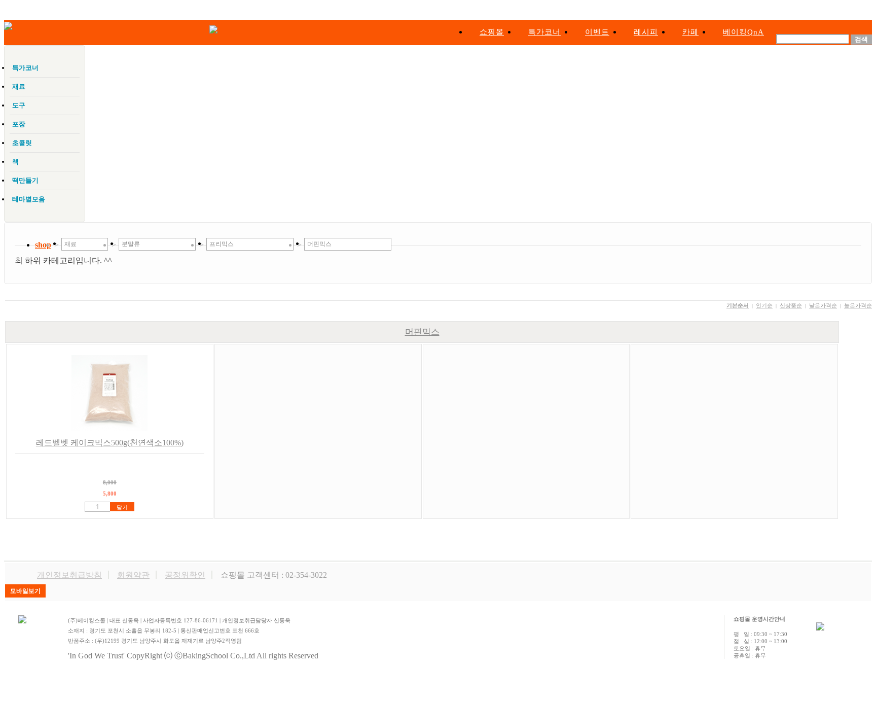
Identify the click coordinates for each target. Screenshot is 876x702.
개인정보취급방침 (69, 575)
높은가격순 (858, 305)
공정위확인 (185, 575)
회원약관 (133, 575)
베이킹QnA (743, 32)
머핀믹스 (422, 332)
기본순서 (737, 305)
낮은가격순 (823, 305)
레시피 (646, 32)
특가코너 (544, 32)
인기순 (764, 305)
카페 (690, 32)
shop (43, 244)
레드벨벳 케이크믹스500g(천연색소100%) (110, 442)
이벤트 (597, 32)
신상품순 (791, 305)
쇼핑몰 (492, 32)
